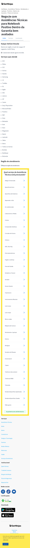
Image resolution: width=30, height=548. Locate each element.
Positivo (9, 11)
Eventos (3, 442)
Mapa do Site (4, 482)
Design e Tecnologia (6, 438)
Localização (19, 38)
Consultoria (4, 434)
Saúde (2, 454)
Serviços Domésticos (7, 458)
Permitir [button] (5, 544)
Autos (2, 430)
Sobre (4, 38)
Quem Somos (5, 466)
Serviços (10, 38)
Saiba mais (5, 540)
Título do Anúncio (12, 13)
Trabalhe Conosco (6, 470)
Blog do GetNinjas (6, 474)
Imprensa (14, 530)
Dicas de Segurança (6, 478)
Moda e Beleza (5, 446)
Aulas (2, 426)
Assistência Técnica (14, 9)
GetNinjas (4, 9)
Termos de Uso (14, 533)
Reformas (4, 450)
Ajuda (14, 532)
